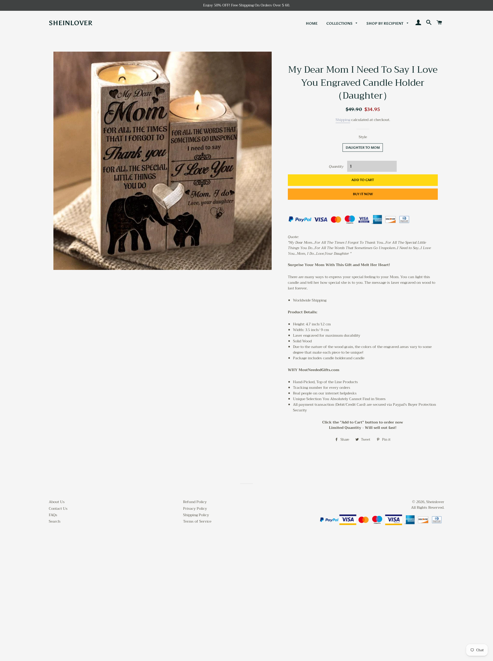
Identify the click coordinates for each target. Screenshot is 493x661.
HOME (312, 23)
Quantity (336, 166)
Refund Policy (195, 502)
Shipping (343, 120)
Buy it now (363, 194)
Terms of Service (197, 521)
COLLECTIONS (339, 23)
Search (54, 521)
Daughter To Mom (363, 147)
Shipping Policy (196, 515)
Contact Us (58, 508)
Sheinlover (70, 23)
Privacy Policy (195, 508)
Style (363, 137)
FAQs (53, 515)
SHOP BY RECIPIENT (385, 23)
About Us (57, 502)
